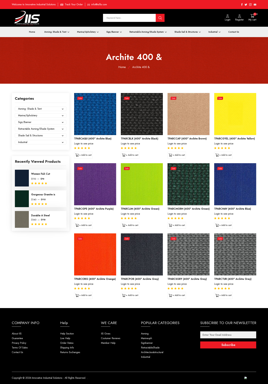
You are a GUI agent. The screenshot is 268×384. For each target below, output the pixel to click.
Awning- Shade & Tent (55, 31)
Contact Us (233, 31)
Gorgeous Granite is (43, 194)
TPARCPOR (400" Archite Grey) (140, 279)
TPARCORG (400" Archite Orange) (95, 279)
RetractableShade (150, 347)
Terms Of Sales (20, 347)
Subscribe (228, 345)
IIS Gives (105, 333)
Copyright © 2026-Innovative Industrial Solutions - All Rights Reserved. (49, 378)
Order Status (67, 343)
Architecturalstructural (152, 352)
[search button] (160, 18)
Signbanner (147, 343)
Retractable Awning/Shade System (147, 31)
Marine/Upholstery (86, 31)
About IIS (17, 333)
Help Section (67, 333)
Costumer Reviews (110, 338)
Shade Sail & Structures (186, 31)
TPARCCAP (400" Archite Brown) (187, 138)
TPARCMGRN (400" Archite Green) (189, 209)
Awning (145, 333)
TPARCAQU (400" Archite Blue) (92, 138)
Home (32, 31)
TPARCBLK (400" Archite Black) (139, 138)
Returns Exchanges (70, 352)
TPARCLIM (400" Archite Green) (140, 209)
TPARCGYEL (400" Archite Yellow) (234, 138)
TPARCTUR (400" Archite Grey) (232, 279)
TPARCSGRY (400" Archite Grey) (187, 279)
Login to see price (83, 143)
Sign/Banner (112, 31)
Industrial (213, 31)
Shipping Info (67, 347)
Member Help (108, 343)
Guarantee (17, 338)
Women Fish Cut (40, 174)
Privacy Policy (19, 343)
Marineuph (146, 338)
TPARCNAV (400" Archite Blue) (232, 209)
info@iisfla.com (99, 4)
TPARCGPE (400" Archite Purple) (94, 209)
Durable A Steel (40, 215)
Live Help (65, 338)
